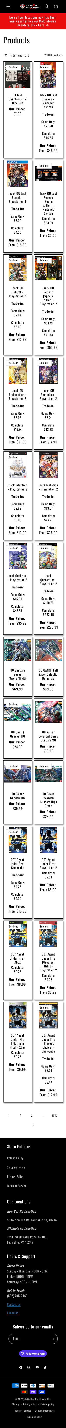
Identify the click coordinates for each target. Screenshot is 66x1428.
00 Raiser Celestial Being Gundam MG (48, 736)
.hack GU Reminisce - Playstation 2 (48, 394)
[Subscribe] (52, 1339)
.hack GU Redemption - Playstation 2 (17, 394)
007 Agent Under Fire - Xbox (18, 958)
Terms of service (23, 1410)
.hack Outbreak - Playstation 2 (17, 578)
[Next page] (33, 1125)
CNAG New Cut (31, 1399)
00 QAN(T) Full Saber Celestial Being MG (48, 674)
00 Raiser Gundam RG (17, 796)
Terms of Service (17, 1185)
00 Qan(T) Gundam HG (17, 734)
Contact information (45, 1410)
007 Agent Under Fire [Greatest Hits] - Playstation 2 (48, 962)
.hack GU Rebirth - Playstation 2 (17, 292)
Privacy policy (30, 1404)
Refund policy (47, 1404)
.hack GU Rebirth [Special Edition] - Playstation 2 (48, 296)
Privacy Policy (15, 1176)
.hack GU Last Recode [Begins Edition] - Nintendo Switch (48, 203)
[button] (8, 6)
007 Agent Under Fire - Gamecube (18, 864)
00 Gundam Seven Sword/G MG (17, 674)
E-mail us (12, 1312)
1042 (55, 1115)
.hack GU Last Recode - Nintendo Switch (48, 101)
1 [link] (9, 1115)
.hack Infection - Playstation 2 (17, 487)
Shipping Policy (16, 1167)
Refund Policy (15, 1158)
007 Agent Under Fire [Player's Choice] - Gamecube (48, 1043)
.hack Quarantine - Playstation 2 (48, 580)
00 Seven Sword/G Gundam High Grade (48, 800)
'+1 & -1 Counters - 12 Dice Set (18, 99)
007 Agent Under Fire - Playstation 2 (48, 864)
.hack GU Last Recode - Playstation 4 (17, 197)
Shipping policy (35, 1417)
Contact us (14, 1304)
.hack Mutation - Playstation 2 (48, 487)
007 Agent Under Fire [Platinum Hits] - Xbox (18, 1041)
